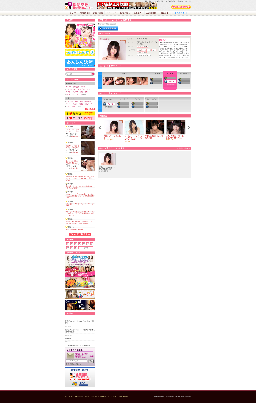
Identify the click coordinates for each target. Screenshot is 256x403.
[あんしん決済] (80, 66)
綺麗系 (81, 104)
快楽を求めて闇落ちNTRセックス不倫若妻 (72, 147)
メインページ (69, 396)
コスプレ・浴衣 (141, 55)
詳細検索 (164, 13)
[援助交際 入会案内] (127, 8)
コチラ (76, 364)
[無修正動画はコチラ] (80, 115)
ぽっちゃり (89, 104)
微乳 (81, 101)
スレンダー (69, 101)
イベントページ (111, 13)
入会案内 (138, 13)
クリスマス (76, 94)
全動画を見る (84, 13)
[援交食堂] (80, 305)
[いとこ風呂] (80, 282)
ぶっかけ (139, 52)
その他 (68, 94)
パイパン (139, 46)
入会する (171, 81)
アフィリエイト (112, 396)
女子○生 (68, 87)
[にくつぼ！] (80, 294)
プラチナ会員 (98, 13)
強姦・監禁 (84, 92)
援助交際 (76, 87)
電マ (145, 52)
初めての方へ (124, 13)
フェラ (149, 50)
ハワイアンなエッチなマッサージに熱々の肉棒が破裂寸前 (72, 131)
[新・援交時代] (80, 260)
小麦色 (68, 106)
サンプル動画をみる (181, 7)
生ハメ (154, 50)
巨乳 (76, 101)
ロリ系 (149, 55)
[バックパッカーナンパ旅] (80, 271)
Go (91, 74)
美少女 (145, 46)
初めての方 (78, 396)
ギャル (68, 104)
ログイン (181, 13)
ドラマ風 (75, 92)
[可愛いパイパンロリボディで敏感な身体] (107, 165)
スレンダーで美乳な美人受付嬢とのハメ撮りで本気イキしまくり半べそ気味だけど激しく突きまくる (80, 213)
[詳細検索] (90, 110)
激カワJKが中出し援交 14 (74, 229)
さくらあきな (104, 39)
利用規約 (103, 396)
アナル (144, 50)
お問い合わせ (123, 396)
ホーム (71, 13)
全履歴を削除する (183, 148)
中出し (139, 50)
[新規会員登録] (108, 30)
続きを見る (75, 136)
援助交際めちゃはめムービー (79, 6)
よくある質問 (151, 13)
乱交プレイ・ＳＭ (84, 89)
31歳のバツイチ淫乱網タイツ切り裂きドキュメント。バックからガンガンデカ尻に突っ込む (80, 178)
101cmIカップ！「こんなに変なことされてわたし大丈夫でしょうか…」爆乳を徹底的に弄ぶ (80, 195)
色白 (73, 106)
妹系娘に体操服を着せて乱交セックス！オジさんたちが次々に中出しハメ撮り (80, 222)
